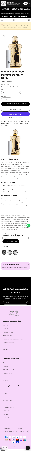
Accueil (3, 121)
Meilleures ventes (7, 373)
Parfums (5, 366)
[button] (2, 20)
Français (22, 431)
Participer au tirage (11, 241)
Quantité (3, 96)
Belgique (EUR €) (9, 431)
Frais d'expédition (11, 86)
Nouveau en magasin (8, 376)
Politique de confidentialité (10, 346)
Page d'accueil (7, 362)
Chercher (5, 325)
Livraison (5, 328)
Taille (2, 89)
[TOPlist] (2, 449)
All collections (6, 380)
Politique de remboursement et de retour (14, 339)
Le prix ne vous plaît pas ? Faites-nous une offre (15, 104)
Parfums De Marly (6, 81)
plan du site (6, 349)
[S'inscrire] (26, 303)
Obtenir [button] (25, 3)
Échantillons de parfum (9, 369)
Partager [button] (5, 246)
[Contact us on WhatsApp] (28, 225)
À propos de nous (7, 335)
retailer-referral (7, 353)
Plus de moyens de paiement (15, 117)
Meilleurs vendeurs (8, 332)
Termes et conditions (8, 342)
